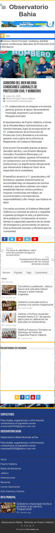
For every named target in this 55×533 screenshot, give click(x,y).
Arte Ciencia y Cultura (12, 491)
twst (8, 36)
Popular (18, 272)
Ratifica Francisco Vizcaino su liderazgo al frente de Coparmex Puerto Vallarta (34, 332)
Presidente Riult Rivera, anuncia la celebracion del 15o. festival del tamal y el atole (34, 260)
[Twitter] (27, 397)
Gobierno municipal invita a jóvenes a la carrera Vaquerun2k (35, 303)
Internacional (8, 477)
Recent (6, 272)
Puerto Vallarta (28, 98)
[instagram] (38, 397)
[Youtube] (33, 397)
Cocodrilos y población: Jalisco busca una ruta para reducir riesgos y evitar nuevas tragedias (35, 290)
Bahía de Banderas (11, 468)
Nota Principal (19, 41)
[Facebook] (22, 397)
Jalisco (5, 473)
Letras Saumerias (10, 486)
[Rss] (17, 397)
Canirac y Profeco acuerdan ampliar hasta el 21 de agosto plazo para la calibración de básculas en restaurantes (34, 317)
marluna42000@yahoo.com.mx (18, 426)
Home (6, 41)
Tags (28, 272)
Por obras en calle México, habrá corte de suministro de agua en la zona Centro (21, 251)
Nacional (5, 482)
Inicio (4, 459)
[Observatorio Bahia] (27, 10)
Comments (41, 272)
